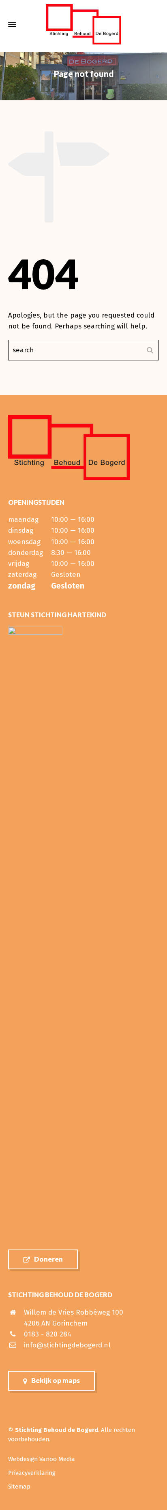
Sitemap (19, 1486)
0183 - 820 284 (47, 1334)
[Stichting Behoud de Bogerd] (83, 24)
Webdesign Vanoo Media (41, 1459)
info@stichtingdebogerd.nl (67, 1345)
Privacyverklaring (32, 1472)
